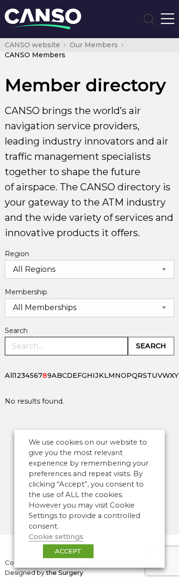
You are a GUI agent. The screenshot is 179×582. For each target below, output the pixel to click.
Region (17, 253)
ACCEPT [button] (68, 551)
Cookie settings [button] (56, 536)
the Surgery (64, 572)
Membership (26, 292)
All (9, 375)
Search (16, 330)
